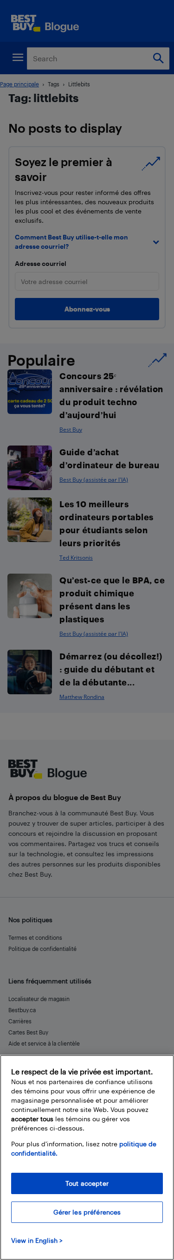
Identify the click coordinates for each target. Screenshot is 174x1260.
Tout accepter (87, 1183)
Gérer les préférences (87, 1212)
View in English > (37, 1240)
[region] (87, 1157)
